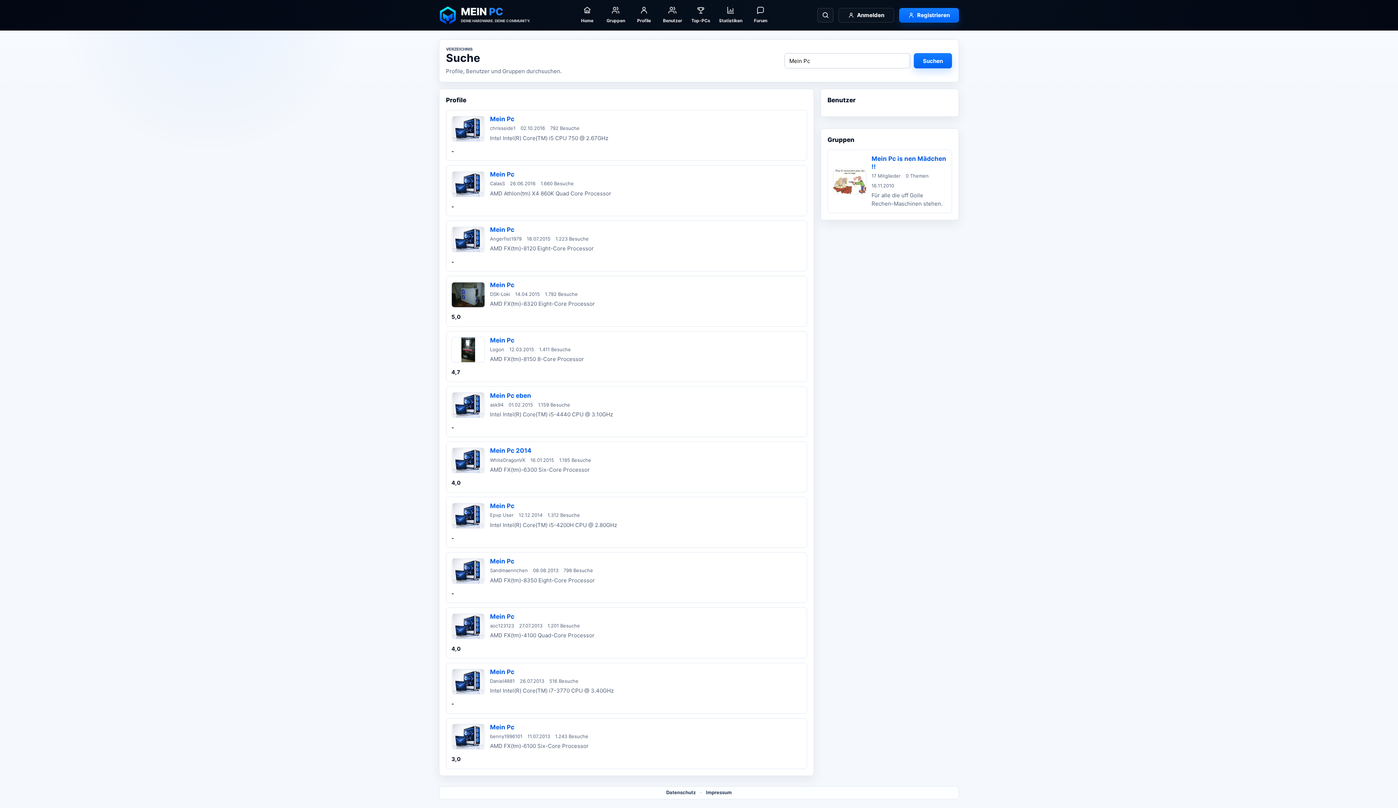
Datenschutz (681, 792)
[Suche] (825, 15)
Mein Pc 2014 (511, 450)
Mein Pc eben (510, 395)
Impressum (719, 792)
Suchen (933, 61)
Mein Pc (502, 119)
